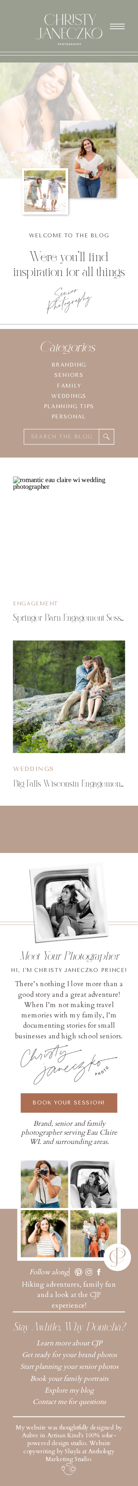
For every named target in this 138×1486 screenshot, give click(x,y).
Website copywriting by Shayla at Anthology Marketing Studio (68, 1451)
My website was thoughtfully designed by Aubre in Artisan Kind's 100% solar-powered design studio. (69, 1435)
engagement (35, 603)
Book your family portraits (69, 1378)
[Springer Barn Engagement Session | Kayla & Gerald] (69, 532)
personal (69, 417)
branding (69, 365)
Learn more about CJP (69, 1343)
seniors (69, 375)
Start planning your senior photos (69, 1366)
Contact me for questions (69, 1402)
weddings (68, 396)
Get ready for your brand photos (69, 1355)
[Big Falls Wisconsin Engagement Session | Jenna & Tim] (69, 697)
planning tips (69, 407)
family (69, 386)
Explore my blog (69, 1390)
